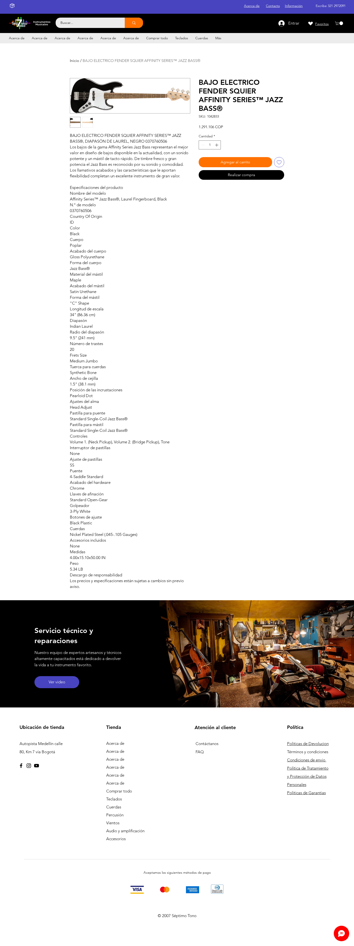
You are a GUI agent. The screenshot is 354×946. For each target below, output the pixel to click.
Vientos (112, 822)
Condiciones (306, 760)
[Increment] (217, 145)
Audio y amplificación (125, 830)
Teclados (114, 799)
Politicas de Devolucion (308, 743)
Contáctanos (207, 743)
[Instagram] (29, 766)
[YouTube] (36, 766)
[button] (339, 23)
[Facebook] (21, 766)
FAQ (200, 751)
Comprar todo (119, 791)
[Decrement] (202, 145)
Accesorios (116, 838)
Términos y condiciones (307, 751)
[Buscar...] (134, 23)
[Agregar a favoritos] (279, 162)
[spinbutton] (209, 145)
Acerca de (115, 743)
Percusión (115, 815)
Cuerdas (113, 807)
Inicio (74, 60)
